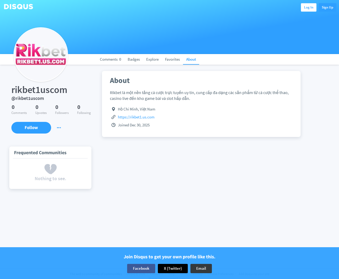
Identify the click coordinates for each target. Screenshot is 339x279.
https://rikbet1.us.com (136, 116)
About (191, 59)
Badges (134, 59)
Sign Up (327, 7)
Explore (152, 59)
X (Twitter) (173, 268)
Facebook (141, 268)
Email (201, 268)
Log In (308, 7)
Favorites (172, 59)
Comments (110, 59)
